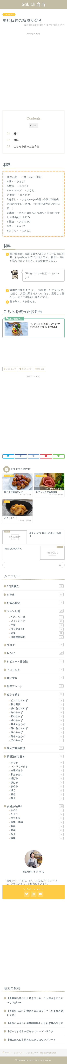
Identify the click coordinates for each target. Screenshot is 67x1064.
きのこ (36, 810)
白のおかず (36, 712)
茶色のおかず (26, 369)
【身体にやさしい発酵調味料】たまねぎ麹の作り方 (35, 1023)
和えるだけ (36, 774)
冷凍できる (36, 770)
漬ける (36, 782)
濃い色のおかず (36, 708)
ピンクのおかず (36, 700)
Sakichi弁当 (33, 4)
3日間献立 (34, 586)
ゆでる (36, 762)
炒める (36, 786)
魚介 (36, 834)
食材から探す (35, 806)
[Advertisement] (33, 70)
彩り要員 (36, 704)
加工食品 (36, 818)
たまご (36, 814)
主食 (36, 625)
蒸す (36, 798)
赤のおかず (36, 732)
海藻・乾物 (36, 822)
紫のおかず (36, 716)
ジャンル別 (35, 611)
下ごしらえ (34, 669)
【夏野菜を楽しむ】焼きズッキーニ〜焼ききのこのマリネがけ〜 (35, 1000)
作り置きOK (36, 629)
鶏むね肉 (40, 369)
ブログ (34, 645)
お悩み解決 (34, 602)
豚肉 (36, 826)
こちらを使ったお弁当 (27, 146)
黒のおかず (36, 740)
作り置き (34, 678)
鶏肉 (36, 838)
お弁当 (34, 594)
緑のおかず (36, 720)
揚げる (36, 778)
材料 (16, 133)
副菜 (36, 633)
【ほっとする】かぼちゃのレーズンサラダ (30, 1031)
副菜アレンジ (34, 686)
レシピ (35, 653)
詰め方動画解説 (34, 748)
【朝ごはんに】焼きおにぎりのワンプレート (31, 1040)
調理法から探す (34, 756)
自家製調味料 (36, 637)
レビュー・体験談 (34, 661)
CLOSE (33, 125)
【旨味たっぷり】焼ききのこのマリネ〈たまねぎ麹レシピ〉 (35, 1013)
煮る (36, 794)
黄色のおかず (36, 736)
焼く (36, 790)
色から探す (34, 694)
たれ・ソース (36, 617)
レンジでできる (36, 766)
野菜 (36, 830)
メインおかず (9, 14)
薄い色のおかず (36, 728)
